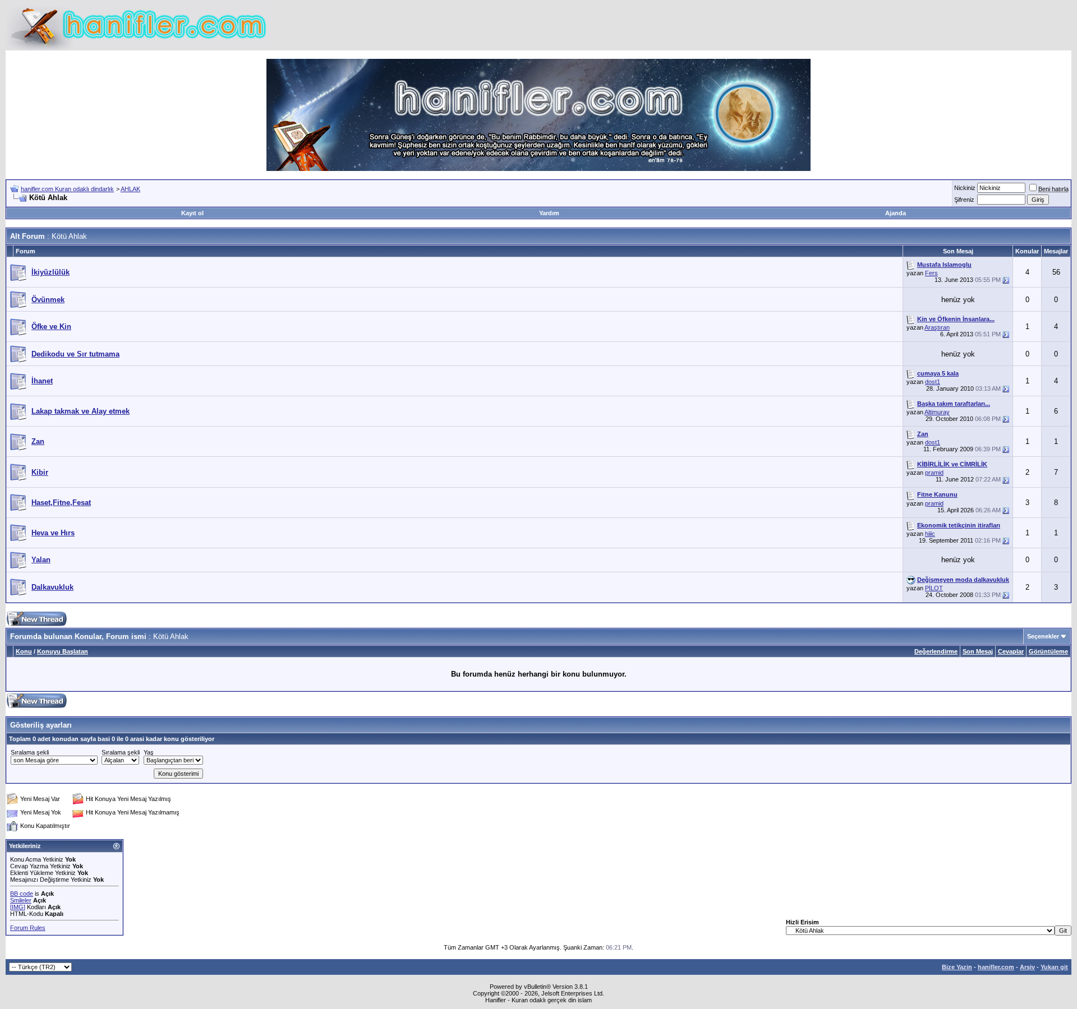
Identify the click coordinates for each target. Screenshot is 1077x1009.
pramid (934, 472)
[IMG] (17, 907)
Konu (24, 651)
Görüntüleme (1048, 651)
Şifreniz (964, 199)
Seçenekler (1043, 636)
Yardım (549, 213)
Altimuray (937, 412)
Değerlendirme (936, 651)
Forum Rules (27, 927)
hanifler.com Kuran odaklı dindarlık (67, 189)
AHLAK (130, 189)
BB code (21, 893)
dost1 (932, 381)
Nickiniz (964, 187)
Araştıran (937, 327)
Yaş (149, 752)
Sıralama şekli (30, 752)
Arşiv (1027, 967)
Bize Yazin (957, 967)
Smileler (20, 900)
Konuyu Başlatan (62, 651)
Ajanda (895, 213)
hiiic (930, 533)
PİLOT (934, 588)
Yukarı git (1054, 967)
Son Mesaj (978, 651)
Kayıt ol (192, 213)
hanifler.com (996, 967)
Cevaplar (1011, 651)
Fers (931, 273)
